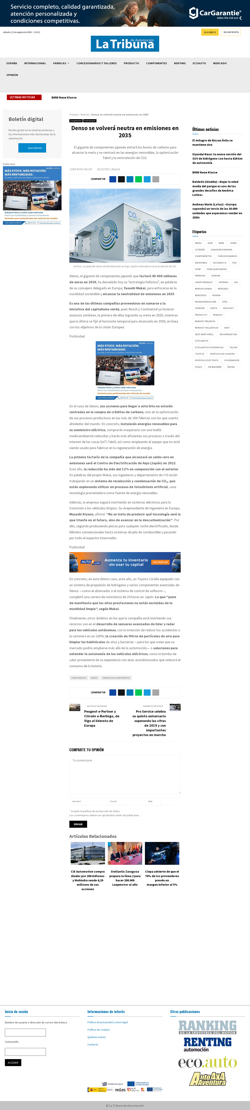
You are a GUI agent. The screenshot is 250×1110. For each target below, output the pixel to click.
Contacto (93, 1044)
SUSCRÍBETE (210, 32)
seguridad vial (228, 334)
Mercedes (200, 295)
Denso (94, 678)
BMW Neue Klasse (66, 97)
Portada (73, 114)
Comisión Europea (221, 249)
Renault (218, 314)
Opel (225, 301)
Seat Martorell (204, 334)
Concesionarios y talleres (97, 63)
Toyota (199, 353)
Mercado (220, 63)
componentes (78, 678)
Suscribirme (35, 148)
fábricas (200, 275)
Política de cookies (99, 1029)
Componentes (156, 63)
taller (233, 347)
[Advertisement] (125, 951)
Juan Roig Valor (80, 169)
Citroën (200, 249)
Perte (213, 308)
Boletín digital (26, 119)
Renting (180, 63)
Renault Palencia (205, 321)
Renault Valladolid (206, 327)
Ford (198, 269)
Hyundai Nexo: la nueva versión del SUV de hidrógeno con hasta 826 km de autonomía (217, 158)
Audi (210, 243)
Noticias (84, 114)
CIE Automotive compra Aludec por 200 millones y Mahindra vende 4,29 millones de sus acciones (88, 880)
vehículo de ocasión (222, 353)
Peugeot (228, 308)
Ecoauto (199, 63)
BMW (221, 243)
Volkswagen (231, 360)
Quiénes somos (97, 1037)
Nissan (216, 295)
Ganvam (215, 275)
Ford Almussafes (217, 269)
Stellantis (201, 340)
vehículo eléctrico (206, 360)
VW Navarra (214, 366)
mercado (223, 288)
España (11, 63)
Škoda (231, 366)
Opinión (12, 75)
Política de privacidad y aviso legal (108, 1022)
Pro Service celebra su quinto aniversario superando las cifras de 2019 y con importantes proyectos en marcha (149, 723)
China (233, 243)
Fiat (234, 262)
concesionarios (227, 256)
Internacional (35, 63)
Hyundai (223, 282)
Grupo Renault (204, 282)
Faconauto (219, 262)
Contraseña (11, 1041)
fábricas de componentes (116, 678)
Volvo (198, 366)
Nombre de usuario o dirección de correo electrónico (36, 1022)
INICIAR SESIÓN (231, 32)
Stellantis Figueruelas (209, 347)
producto (201, 314)
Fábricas (59, 63)
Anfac (198, 243)
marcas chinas (203, 288)
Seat (227, 327)
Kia (236, 282)
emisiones (201, 262)
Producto (131, 63)
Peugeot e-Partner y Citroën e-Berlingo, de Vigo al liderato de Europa (101, 718)
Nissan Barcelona (205, 301)
